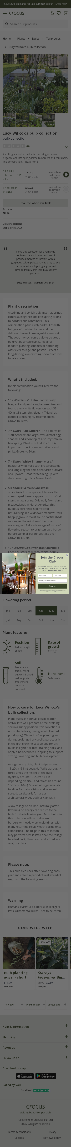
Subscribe (52, 586)
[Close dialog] (67, 555)
